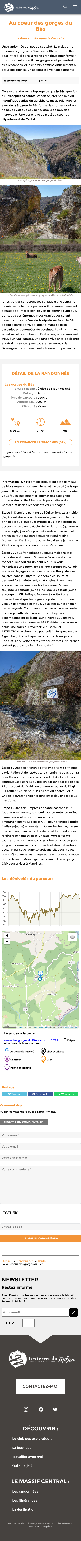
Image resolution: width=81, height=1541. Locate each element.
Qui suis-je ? (22, 1466)
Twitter (15, 1094)
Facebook (41, 1094)
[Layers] (72, 937)
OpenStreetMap (42, 1027)
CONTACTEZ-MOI (41, 1386)
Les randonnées (25, 1491)
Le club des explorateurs (32, 1439)
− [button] (7, 941)
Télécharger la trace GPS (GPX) (40, 442)
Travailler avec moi (27, 1457)
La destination (23, 1509)
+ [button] (7, 935)
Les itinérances (24, 1500)
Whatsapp (67, 1094)
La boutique (22, 1448)
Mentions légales (40, 1526)
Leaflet (20, 1027)
